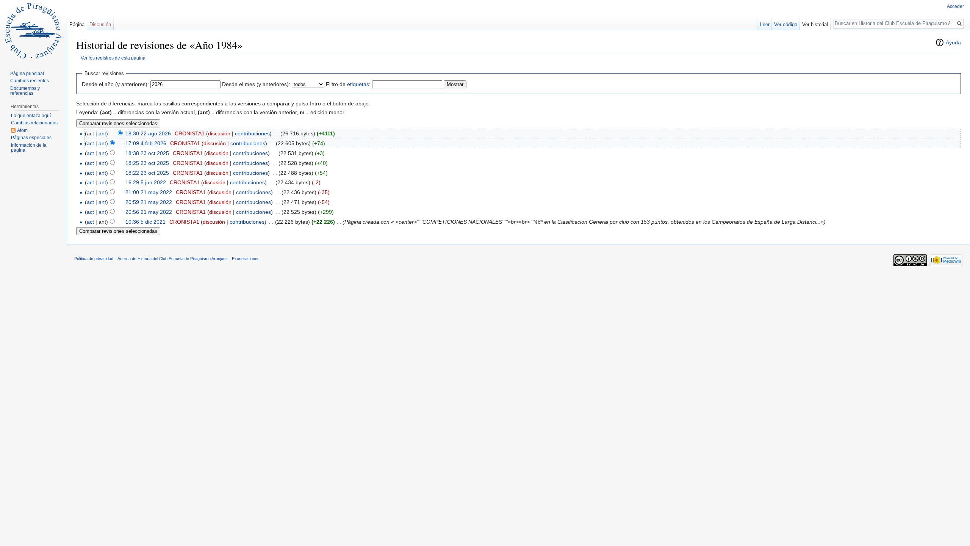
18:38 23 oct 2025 (147, 153)
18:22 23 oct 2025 (147, 173)
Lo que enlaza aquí (31, 115)
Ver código (785, 24)
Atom (22, 130)
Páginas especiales (31, 137)
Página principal (27, 73)
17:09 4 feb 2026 (145, 143)
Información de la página (29, 148)
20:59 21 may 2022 (148, 202)
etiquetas (358, 84)
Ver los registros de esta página (113, 57)
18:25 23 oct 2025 (147, 163)
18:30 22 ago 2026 (148, 133)
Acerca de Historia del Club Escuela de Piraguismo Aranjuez (172, 258)
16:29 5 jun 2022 (145, 182)
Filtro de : (348, 84)
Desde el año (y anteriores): (115, 84)
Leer (765, 24)
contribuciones (252, 133)
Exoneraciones (246, 258)
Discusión (100, 24)
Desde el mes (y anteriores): (256, 84)
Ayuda (953, 42)
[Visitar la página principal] (33, 30)
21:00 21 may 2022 (148, 192)
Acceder (955, 6)
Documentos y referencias (25, 91)
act (90, 143)
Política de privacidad (93, 258)
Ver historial (815, 24)
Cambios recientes (29, 80)
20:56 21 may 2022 (148, 212)
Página (76, 24)
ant (102, 133)
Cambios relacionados (34, 123)
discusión (219, 133)
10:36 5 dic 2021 (145, 222)
